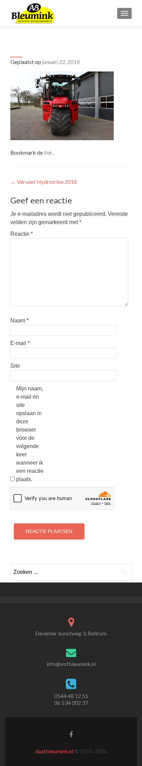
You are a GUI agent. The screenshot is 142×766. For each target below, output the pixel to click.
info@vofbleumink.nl (71, 663)
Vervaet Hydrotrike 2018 (43, 181)
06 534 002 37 (71, 702)
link (48, 152)
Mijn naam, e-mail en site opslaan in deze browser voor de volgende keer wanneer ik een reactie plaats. (29, 434)
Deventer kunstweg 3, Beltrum (71, 633)
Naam (19, 320)
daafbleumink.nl (54, 751)
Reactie (21, 234)
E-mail (20, 343)
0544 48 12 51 (71, 695)
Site (15, 366)
